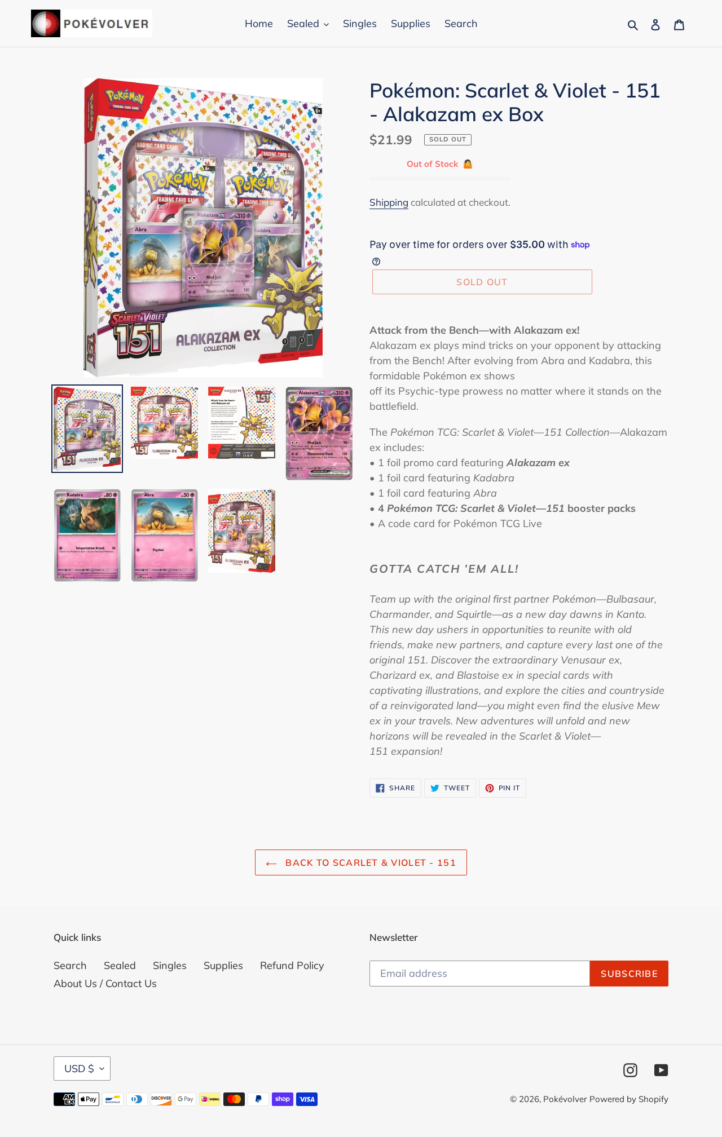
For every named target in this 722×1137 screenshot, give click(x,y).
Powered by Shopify (628, 1099)
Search (70, 965)
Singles (170, 965)
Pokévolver (565, 1099)
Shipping (388, 202)
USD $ (79, 1068)
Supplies (223, 965)
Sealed (120, 965)
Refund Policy (292, 965)
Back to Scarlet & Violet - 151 (369, 862)
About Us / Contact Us (105, 983)
